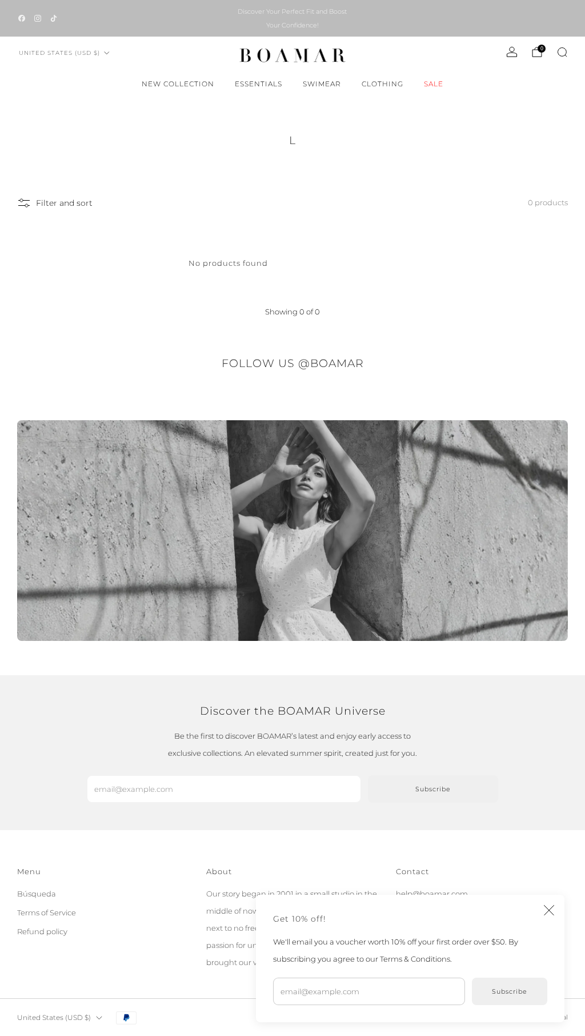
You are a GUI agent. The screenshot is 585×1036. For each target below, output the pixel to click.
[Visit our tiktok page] (54, 18)
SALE (433, 83)
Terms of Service (46, 912)
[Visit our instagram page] (38, 18)
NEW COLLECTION (178, 83)
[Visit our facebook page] (22, 18)
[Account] (512, 52)
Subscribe (509, 991)
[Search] (562, 52)
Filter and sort (64, 203)
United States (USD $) (59, 53)
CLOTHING (382, 83)
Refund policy (42, 931)
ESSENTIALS (258, 83)
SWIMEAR (322, 83)
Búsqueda (36, 893)
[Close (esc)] (549, 910)
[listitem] (292, 18)
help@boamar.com (432, 893)
